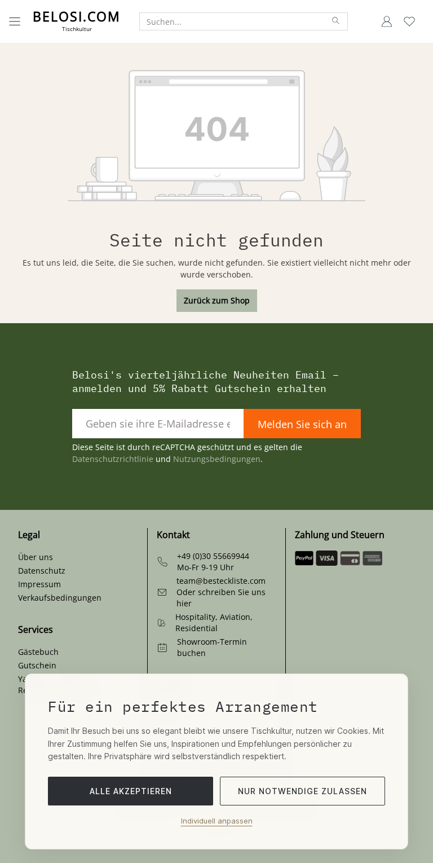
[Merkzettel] (409, 21)
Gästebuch (38, 651)
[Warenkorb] (424, 21)
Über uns (35, 557)
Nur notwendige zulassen (302, 791)
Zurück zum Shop (217, 300)
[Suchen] (336, 21)
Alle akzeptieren (131, 791)
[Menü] (15, 21)
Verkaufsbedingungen (59, 597)
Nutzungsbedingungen (216, 458)
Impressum (39, 584)
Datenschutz (41, 570)
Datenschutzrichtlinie (112, 458)
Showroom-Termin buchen (212, 647)
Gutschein (37, 665)
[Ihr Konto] (386, 21)
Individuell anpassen (217, 820)
